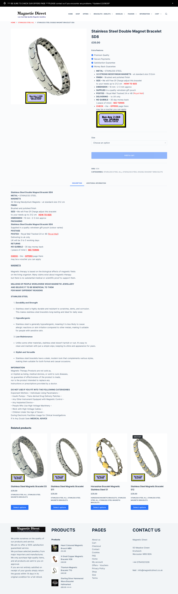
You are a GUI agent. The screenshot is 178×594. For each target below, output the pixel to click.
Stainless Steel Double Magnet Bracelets (143, 172)
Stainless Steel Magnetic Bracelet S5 (29, 486)
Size (93, 137)
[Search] (166, 14)
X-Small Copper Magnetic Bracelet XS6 (72, 558)
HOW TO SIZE (130, 83)
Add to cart (129, 155)
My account (97, 562)
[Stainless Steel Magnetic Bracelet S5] (29, 457)
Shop (78, 14)
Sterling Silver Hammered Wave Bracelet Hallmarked (72, 581)
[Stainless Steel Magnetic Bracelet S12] (149, 457)
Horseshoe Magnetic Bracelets (104, 498)
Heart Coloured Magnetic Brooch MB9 (72, 546)
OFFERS (114, 106)
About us (96, 539)
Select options (19, 507)
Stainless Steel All (113, 172)
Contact (95, 549)
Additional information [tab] (96, 183)
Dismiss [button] (172, 3)
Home (70, 14)
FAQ (94, 555)
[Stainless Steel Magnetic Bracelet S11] (69, 457)
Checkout (96, 546)
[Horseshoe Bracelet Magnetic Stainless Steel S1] (109, 457)
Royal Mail (138, 93)
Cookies (96, 552)
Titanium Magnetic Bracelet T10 (69, 569)
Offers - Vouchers (100, 565)
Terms (95, 578)
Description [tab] (77, 183)
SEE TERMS (118, 103)
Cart (157, 14)
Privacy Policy (98, 568)
